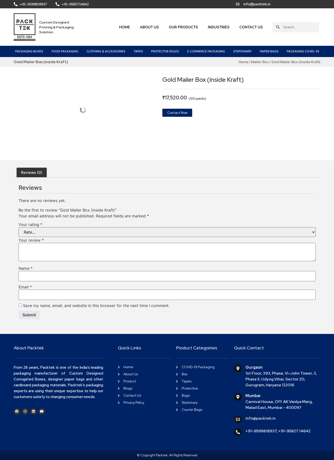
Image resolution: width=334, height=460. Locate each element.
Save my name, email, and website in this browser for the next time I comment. (96, 305)
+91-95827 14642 (294, 431)
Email (25, 287)
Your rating (30, 224)
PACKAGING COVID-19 (303, 51)
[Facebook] (17, 411)
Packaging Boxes (29, 51)
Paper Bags (269, 51)
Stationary (242, 51)
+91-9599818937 (261, 431)
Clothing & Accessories (106, 51)
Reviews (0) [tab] (31, 172)
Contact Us (251, 27)
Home (124, 27)
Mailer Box (260, 62)
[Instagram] (25, 411)
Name (26, 268)
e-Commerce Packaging (206, 51)
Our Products (183, 27)
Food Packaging (65, 51)
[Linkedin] (33, 411)
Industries (219, 27)
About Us (149, 27)
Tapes (138, 51)
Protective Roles (165, 51)
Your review (31, 240)
